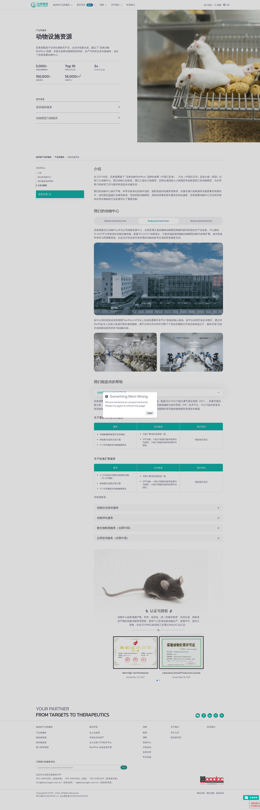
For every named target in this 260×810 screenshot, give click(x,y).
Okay (150, 413)
